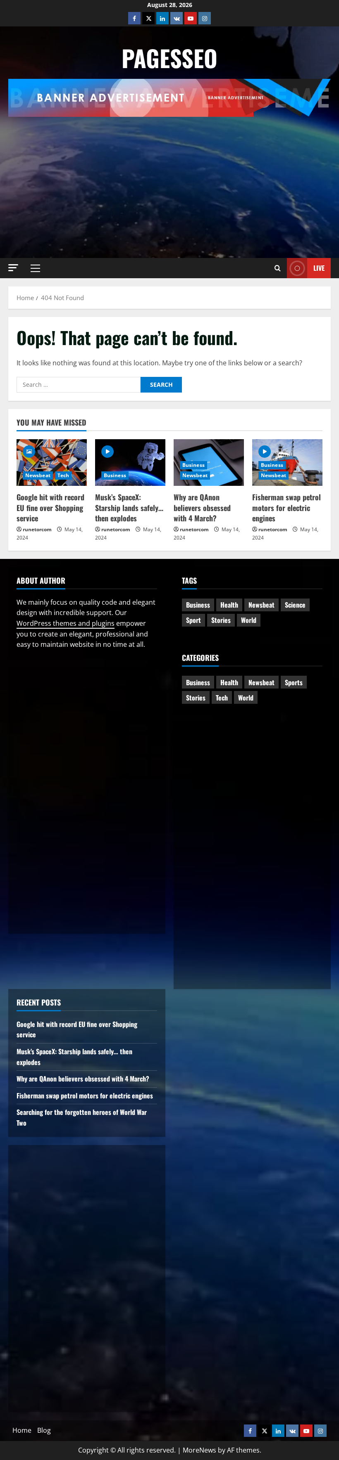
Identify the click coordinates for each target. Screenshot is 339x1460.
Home (21, 1430)
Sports (294, 682)
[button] (13, 267)
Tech (63, 475)
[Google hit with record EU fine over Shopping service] (52, 462)
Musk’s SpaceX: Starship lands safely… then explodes (129, 507)
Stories (221, 620)
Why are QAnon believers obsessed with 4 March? (202, 507)
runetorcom (37, 529)
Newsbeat (37, 475)
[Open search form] (278, 268)
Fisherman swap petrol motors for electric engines (286, 507)
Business (115, 475)
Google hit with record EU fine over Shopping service (50, 507)
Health (229, 605)
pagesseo (169, 57)
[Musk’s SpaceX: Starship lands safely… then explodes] (130, 462)
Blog (44, 1430)
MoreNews (199, 1450)
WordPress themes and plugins (66, 623)
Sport (193, 620)
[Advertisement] (173, 179)
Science (295, 605)
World (248, 620)
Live (319, 268)
